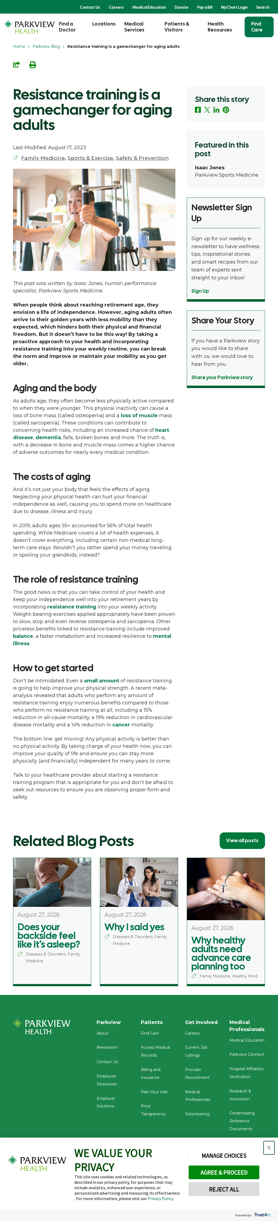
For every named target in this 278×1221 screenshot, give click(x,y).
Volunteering (197, 1113)
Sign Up (200, 291)
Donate (181, 7)
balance (23, 636)
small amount (101, 681)
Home (19, 46)
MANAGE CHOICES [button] (224, 1155)
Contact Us (90, 7)
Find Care (257, 27)
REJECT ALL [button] (224, 1189)
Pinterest (226, 110)
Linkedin (216, 110)
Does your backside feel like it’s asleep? (49, 936)
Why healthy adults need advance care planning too (221, 953)
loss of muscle (139, 416)
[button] (269, 1147)
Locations (104, 24)
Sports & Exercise (90, 158)
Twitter (207, 110)
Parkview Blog (46, 46)
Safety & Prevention (142, 158)
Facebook (198, 110)
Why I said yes (134, 927)
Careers (116, 7)
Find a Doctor (67, 27)
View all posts (242, 840)
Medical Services (134, 27)
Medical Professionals (246, 1025)
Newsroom (107, 1047)
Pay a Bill (204, 7)
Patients (152, 1022)
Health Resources (220, 27)
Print (32, 64)
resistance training (71, 607)
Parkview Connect (246, 1054)
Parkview (109, 1022)
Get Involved (201, 1022)
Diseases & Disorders (46, 954)
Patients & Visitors (177, 27)
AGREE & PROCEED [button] (224, 1172)
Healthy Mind (244, 976)
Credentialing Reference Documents (242, 1121)
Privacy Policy (160, 1198)
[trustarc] (262, 1215)
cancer (121, 725)
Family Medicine (43, 158)
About (102, 1033)
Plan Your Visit (154, 1091)
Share (16, 64)
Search (262, 7)
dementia (48, 438)
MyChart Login (234, 7)
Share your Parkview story (222, 377)
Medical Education (149, 7)
